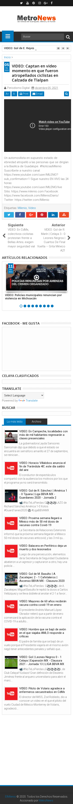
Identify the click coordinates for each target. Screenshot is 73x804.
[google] (45, 3)
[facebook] (51, 3)
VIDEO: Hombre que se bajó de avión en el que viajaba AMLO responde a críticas (42, 633)
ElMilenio (10, 796)
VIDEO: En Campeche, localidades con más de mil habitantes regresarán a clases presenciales (43, 435)
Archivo (36, 421)
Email (39, 93)
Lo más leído (15, 421)
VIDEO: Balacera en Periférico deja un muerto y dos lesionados (43, 547)
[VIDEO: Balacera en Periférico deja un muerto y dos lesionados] (11, 551)
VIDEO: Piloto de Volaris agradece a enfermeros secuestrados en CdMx (42, 690)
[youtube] (27, 3)
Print (25, 93)
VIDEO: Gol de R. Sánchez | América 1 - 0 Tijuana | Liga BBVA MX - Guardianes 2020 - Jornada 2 (43, 494)
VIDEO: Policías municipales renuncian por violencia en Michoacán (33, 296)
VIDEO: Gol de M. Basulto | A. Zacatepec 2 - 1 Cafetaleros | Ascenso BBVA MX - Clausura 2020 (42, 577)
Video (32, 208)
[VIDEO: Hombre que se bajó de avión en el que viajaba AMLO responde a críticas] (11, 634)
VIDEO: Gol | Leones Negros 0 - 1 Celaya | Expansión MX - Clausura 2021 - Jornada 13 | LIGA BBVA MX (41, 660)
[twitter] (21, 3)
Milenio (22, 208)
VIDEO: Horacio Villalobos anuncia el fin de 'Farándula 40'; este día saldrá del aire (42, 466)
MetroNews (46, 800)
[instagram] (39, 3)
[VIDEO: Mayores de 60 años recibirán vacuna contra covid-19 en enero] (11, 606)
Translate (32, 400)
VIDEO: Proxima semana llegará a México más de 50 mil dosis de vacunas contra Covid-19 (40, 521)
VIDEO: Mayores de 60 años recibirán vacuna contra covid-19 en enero (42, 603)
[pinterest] (33, 3)
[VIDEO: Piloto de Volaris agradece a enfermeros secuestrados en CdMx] (11, 693)
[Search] (68, 37)
